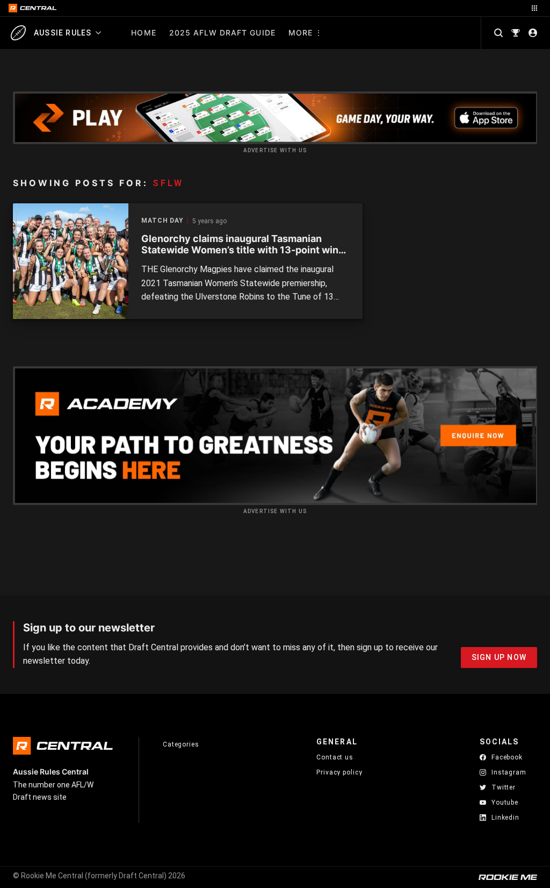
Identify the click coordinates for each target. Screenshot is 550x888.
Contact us (334, 757)
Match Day (162, 220)
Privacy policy (339, 772)
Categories (181, 744)
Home (143, 32)
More (300, 32)
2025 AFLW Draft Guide (222, 32)
